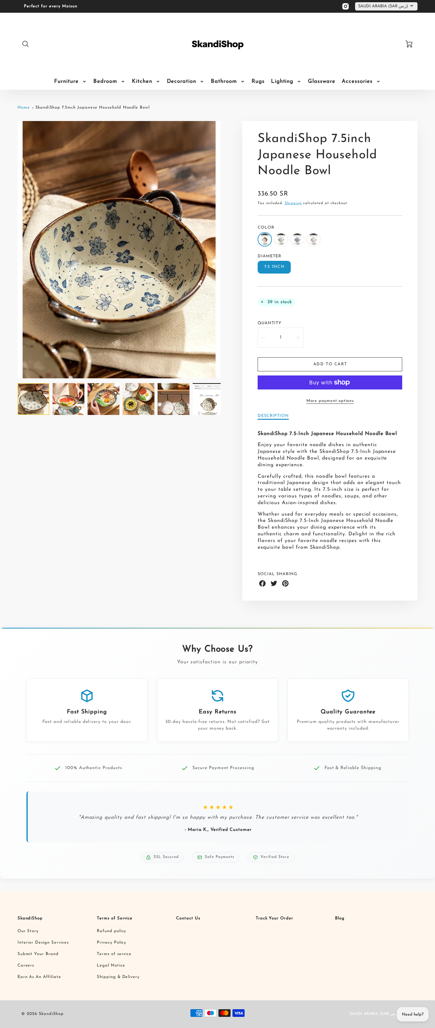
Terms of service (114, 954)
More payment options (330, 401)
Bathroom (224, 81)
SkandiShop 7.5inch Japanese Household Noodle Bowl (92, 107)
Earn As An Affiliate (39, 977)
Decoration (181, 81)
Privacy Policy (111, 942)
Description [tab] (273, 416)
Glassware (321, 81)
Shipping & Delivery (118, 977)
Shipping (293, 203)
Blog (340, 918)
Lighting (282, 81)
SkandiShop (30, 918)
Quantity (270, 323)
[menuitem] (70, 81)
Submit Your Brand (38, 954)
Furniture (66, 81)
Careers (26, 965)
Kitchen (142, 81)
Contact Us (188, 918)
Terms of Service (114, 918)
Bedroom (105, 81)
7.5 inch (274, 267)
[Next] (225, 249)
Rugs (258, 81)
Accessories (357, 81)
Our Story (28, 931)
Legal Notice (111, 965)
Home (24, 107)
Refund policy (111, 931)
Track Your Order (274, 918)
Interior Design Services (43, 942)
